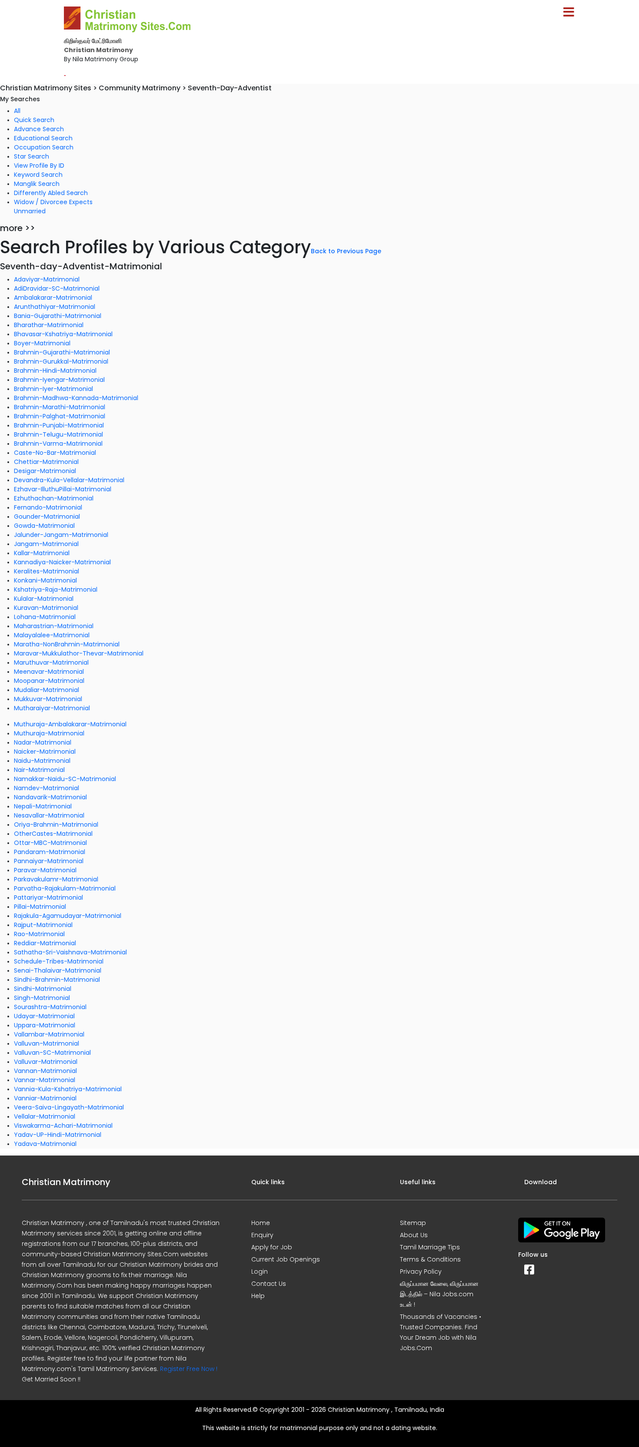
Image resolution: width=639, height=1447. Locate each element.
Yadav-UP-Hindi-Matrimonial (57, 1134)
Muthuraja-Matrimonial (49, 733)
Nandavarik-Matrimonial (50, 797)
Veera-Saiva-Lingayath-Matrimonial (69, 1107)
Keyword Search (38, 174)
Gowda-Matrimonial (44, 525)
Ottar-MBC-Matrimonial (50, 842)
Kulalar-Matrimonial (43, 598)
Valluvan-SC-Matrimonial (52, 1052)
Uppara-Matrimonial (44, 1025)
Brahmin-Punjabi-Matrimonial (59, 425)
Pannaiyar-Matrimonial (48, 861)
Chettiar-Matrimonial (46, 461)
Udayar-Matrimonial (44, 1016)
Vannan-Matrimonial (45, 1070)
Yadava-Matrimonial (45, 1143)
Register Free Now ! (188, 1368)
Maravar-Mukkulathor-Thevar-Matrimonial (78, 653)
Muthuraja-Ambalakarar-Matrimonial (70, 724)
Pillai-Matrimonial (40, 906)
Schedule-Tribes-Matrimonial (58, 961)
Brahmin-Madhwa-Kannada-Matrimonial (76, 398)
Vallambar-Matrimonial (49, 1034)
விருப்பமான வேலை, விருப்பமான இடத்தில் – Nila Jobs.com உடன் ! (439, 1294)
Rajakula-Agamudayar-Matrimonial (67, 915)
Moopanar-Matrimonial (49, 680)
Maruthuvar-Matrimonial (51, 662)
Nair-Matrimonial (39, 769)
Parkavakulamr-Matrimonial (56, 879)
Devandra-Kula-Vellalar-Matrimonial (69, 480)
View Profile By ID (39, 165)
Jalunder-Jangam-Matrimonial (61, 534)
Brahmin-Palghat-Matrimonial (59, 416)
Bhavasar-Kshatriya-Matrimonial (63, 334)
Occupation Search (43, 147)
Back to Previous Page (346, 251)
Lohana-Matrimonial (45, 617)
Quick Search (34, 120)
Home (260, 1223)
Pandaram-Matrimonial (49, 852)
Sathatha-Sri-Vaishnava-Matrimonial (70, 952)
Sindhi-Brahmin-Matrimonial (57, 979)
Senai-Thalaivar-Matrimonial (57, 970)
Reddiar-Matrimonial (45, 943)
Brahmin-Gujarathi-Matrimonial (62, 352)
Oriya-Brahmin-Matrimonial (56, 824)
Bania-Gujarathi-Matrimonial (57, 315)
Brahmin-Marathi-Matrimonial (59, 407)
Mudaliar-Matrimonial (46, 689)
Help (258, 1295)
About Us (414, 1235)
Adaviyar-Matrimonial (47, 279)
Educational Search (43, 138)
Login (259, 1271)
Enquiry (262, 1235)
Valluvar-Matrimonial (45, 1061)
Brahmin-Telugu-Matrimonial (58, 434)
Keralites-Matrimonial (46, 571)
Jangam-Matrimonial (46, 544)
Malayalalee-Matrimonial (52, 635)
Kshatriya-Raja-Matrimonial (55, 589)
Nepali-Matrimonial (43, 806)
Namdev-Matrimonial (46, 788)
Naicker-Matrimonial (45, 751)
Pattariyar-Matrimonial (48, 897)
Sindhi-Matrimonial (42, 988)
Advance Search (39, 129)
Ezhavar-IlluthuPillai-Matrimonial (62, 489)
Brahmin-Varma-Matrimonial (58, 443)
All (17, 110)
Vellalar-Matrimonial (44, 1116)
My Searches (20, 99)
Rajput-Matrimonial (43, 925)
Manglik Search (37, 183)
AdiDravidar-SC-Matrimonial (57, 288)
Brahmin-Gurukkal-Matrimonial (61, 361)
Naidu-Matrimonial (42, 760)
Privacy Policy (421, 1271)
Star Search (31, 156)
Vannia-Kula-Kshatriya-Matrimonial (68, 1089)
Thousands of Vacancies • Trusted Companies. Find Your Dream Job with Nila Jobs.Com (440, 1332)
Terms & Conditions (430, 1259)
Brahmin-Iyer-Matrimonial (53, 388)
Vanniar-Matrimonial (45, 1098)
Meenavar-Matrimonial (49, 671)
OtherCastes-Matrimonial (53, 833)
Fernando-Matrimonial (48, 507)
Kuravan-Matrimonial (46, 607)
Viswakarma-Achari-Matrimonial (63, 1125)
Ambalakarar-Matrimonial (53, 297)
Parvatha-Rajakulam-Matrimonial (65, 888)
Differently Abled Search (51, 193)
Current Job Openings (285, 1259)
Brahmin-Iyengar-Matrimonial (59, 379)
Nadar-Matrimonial (42, 742)
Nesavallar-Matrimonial (49, 815)
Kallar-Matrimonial (42, 553)
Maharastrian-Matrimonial (53, 626)
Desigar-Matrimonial (45, 471)
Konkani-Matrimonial (45, 580)
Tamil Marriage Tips (430, 1247)
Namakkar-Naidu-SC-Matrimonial (65, 779)
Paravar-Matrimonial (45, 870)
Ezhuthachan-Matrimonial (53, 498)
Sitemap (413, 1223)
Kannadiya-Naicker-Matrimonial (62, 562)
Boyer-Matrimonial (42, 343)
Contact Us (268, 1283)
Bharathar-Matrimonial (48, 325)
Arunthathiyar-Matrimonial (54, 306)
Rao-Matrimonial (39, 934)
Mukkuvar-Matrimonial (48, 699)
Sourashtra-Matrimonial (50, 1007)
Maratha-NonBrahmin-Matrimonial (67, 644)
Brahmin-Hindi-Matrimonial (55, 370)
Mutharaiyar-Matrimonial (52, 708)
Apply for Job (271, 1247)
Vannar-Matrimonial (44, 1080)
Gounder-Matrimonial (47, 516)
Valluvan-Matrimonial (46, 1043)
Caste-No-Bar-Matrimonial (55, 452)
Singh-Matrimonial (42, 997)
